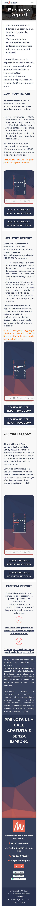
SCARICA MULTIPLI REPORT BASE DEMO (19, 562)
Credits (19, 896)
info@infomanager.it (20, 861)
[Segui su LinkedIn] (16, 866)
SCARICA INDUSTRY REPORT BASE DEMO (19, 409)
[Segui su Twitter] (21, 866)
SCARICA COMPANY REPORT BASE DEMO (19, 211)
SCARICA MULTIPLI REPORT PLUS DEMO (19, 574)
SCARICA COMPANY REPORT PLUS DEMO (19, 223)
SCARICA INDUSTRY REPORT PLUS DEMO (19, 421)
